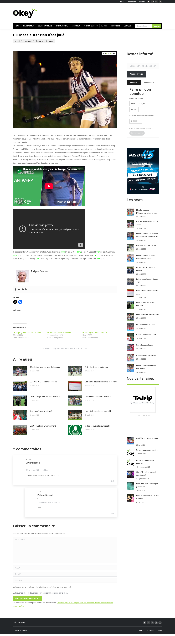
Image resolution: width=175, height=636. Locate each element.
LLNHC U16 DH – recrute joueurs (43, 382)
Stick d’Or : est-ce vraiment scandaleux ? (146, 473)
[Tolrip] (129, 412)
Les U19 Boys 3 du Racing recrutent (45, 396)
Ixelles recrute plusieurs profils (98, 426)
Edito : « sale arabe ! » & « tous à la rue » (147, 497)
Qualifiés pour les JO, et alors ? (147, 439)
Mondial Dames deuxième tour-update (146, 367)
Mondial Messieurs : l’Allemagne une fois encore (146, 211)
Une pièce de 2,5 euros (144, 345)
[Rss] (23, 289)
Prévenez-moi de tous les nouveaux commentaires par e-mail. (41, 593)
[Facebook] (15, 289)
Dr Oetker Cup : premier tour (96, 367)
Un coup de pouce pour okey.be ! (145, 461)
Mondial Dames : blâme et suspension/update (146, 257)
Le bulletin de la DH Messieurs (59, 333)
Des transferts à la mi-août (41, 411)
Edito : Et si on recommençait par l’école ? (147, 485)
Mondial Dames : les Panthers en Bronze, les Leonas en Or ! (147, 235)
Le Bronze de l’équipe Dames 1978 (147, 280)
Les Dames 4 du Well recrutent (98, 396)
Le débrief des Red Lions (145, 325)
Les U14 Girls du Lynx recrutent (43, 426)
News (72, 348)
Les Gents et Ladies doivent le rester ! (101, 382)
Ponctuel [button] (133, 82)
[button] (136, 415)
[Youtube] (19, 289)
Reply (113, 481)
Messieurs (65, 348)
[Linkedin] (26, 289)
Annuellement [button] (150, 82)
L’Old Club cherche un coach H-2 (98, 411)
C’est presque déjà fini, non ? (147, 355)
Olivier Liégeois (33, 463)
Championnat (56, 348)
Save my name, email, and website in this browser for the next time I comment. (43, 587)
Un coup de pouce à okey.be (146, 450)
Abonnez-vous (136, 74)
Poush (24, 630)
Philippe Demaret (19, 622)
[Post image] (20, 371)
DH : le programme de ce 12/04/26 (27, 333)
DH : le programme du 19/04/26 (94, 333)
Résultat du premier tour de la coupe (45, 367)
